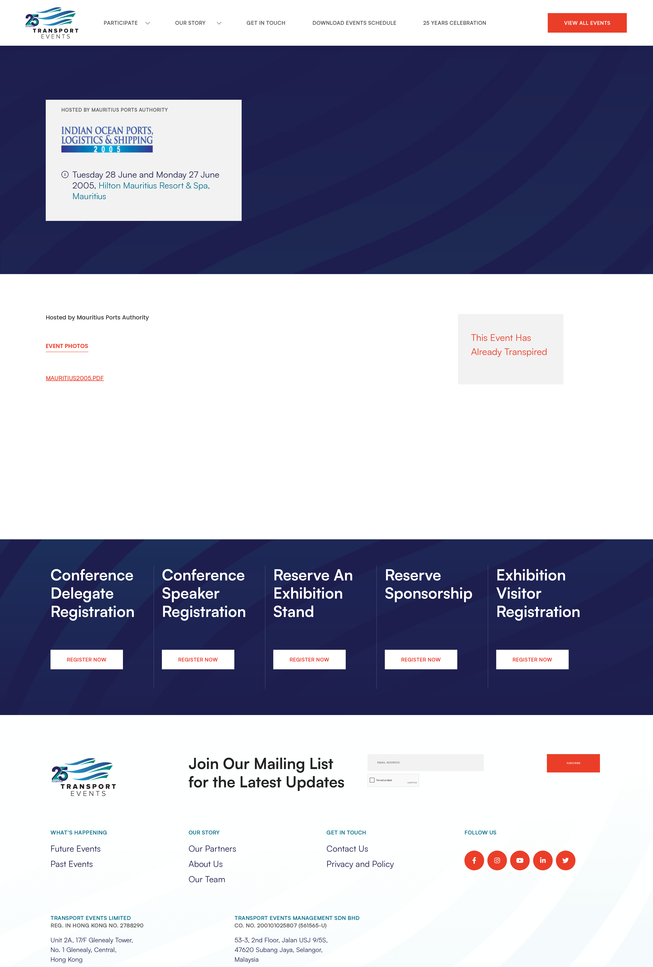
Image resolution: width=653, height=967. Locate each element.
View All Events (587, 23)
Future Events (76, 848)
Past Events (72, 863)
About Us (206, 863)
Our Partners (212, 848)
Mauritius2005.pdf (75, 377)
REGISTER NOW (87, 659)
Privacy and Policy (360, 863)
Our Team (207, 879)
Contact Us (347, 848)
